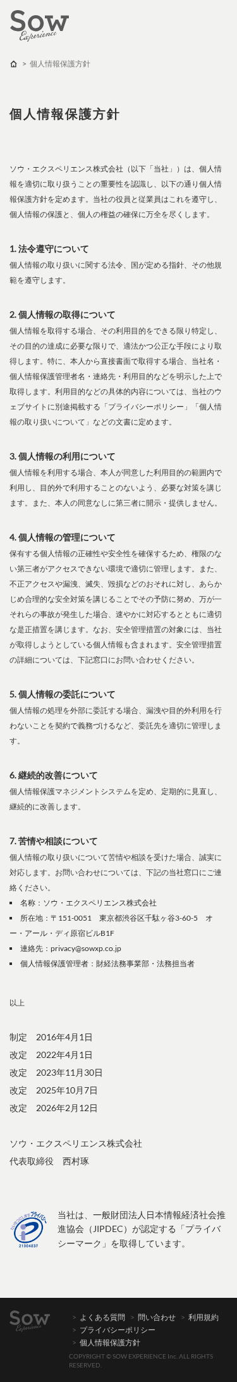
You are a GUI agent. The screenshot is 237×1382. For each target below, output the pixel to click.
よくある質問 (102, 1317)
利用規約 (203, 1317)
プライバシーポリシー (117, 1330)
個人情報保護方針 (110, 1342)
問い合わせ (157, 1317)
